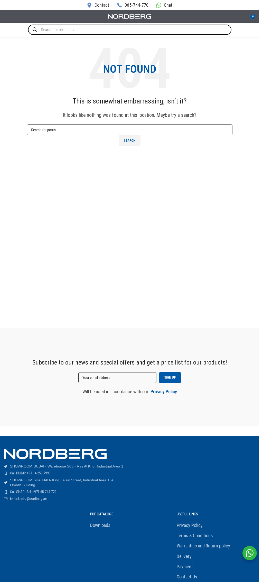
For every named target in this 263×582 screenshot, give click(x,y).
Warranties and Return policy (203, 545)
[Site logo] (130, 16)
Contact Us (187, 576)
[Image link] (55, 453)
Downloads (100, 525)
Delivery (184, 556)
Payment (185, 566)
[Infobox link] (98, 5)
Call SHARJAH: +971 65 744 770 (33, 492)
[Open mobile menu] (6, 17)
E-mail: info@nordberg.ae (28, 498)
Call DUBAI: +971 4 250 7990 (30, 473)
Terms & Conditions (195, 535)
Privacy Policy (190, 525)
